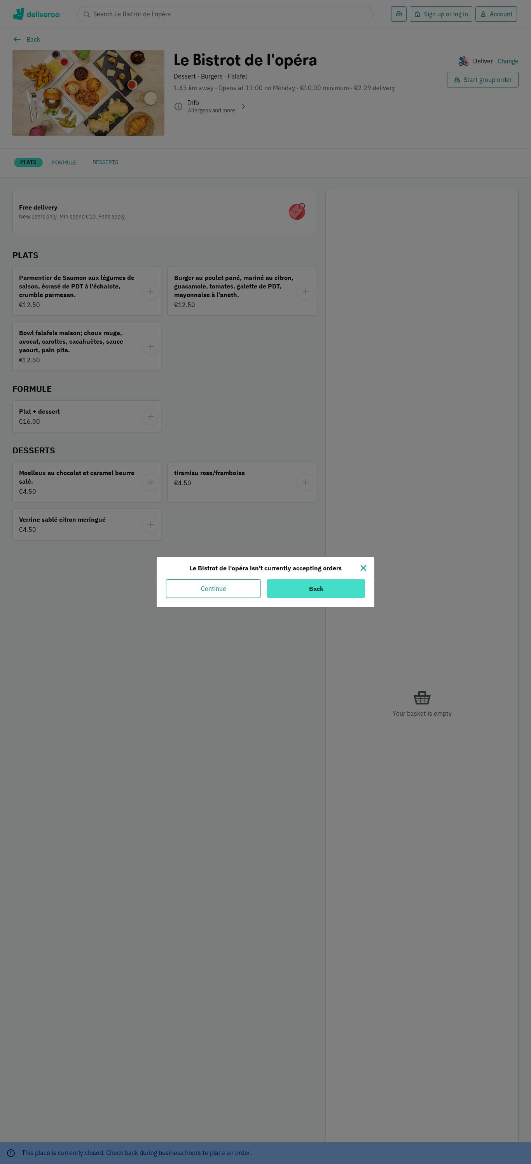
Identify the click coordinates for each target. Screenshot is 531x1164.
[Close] (363, 568)
